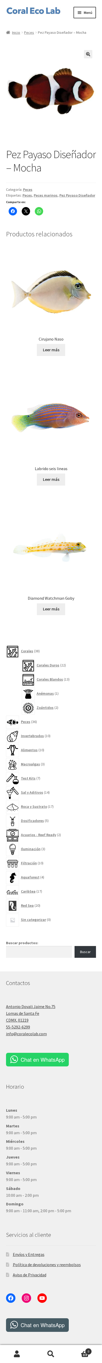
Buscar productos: (22, 943)
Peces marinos (46, 195)
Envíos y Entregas (28, 1254)
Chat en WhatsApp (43, 1059)
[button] (88, 54)
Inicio (16, 32)
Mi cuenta (17, 1354)
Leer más (51, 349)
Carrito (78, 1349)
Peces (29, 32)
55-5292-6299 (18, 1027)
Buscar (85, 951)
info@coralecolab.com (26, 1033)
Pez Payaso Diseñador (77, 195)
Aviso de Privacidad (29, 1274)
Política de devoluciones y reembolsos (47, 1264)
